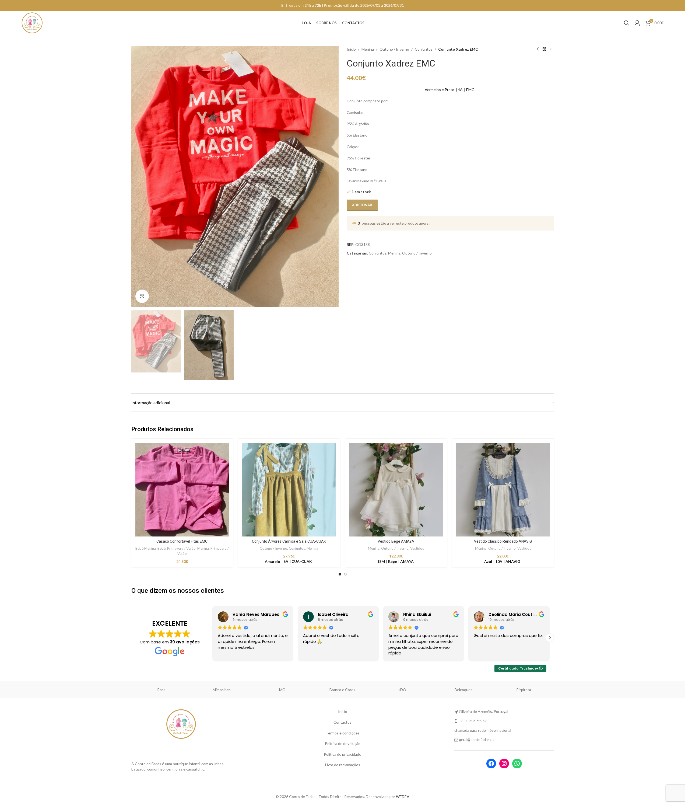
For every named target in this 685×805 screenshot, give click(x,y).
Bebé (161, 548)
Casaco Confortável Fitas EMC (182, 541)
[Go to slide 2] (345, 574)
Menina (367, 49)
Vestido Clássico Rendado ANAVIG (503, 541)
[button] (212, 638)
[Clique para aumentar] (142, 296)
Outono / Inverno (394, 49)
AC (161, 689)
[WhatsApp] (517, 763)
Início (351, 49)
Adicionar (362, 205)
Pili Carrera (463, 689)
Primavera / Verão (181, 548)
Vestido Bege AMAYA (396, 541)
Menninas (221, 689)
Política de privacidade (342, 754)
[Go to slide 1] (340, 574)
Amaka (403, 689)
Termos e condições (343, 733)
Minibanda (282, 689)
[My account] (637, 23)
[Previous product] (538, 49)
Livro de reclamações (342, 764)
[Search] (626, 23)
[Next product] (550, 49)
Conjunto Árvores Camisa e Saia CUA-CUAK (289, 541)
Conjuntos (424, 49)
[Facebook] (491, 763)
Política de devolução (342, 743)
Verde (523, 689)
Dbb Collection (342, 689)
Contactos (342, 722)
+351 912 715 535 (474, 721)
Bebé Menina (145, 548)
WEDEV (402, 796)
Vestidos (417, 548)
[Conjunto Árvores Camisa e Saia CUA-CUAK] (289, 489)
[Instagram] (504, 763)
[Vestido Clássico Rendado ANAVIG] (503, 489)
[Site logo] (32, 22)
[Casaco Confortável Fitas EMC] (182, 489)
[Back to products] (544, 49)
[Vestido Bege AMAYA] (396, 489)
